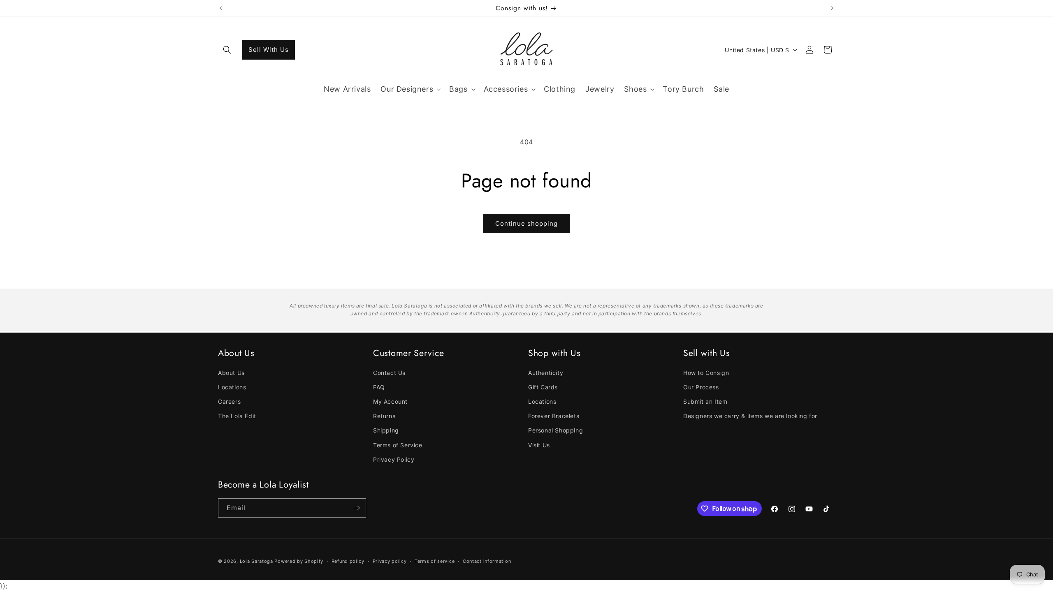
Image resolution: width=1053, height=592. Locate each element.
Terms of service (435, 561)
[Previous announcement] (221, 8)
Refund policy (348, 561)
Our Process (701, 387)
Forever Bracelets (553, 415)
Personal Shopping (555, 430)
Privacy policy (390, 561)
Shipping (386, 430)
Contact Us (389, 372)
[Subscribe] (357, 508)
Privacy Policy (393, 459)
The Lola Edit (237, 415)
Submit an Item (705, 401)
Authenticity (545, 372)
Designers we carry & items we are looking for (750, 415)
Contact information (487, 561)
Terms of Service (397, 444)
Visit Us (539, 444)
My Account (390, 401)
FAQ (379, 387)
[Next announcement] (832, 8)
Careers (229, 401)
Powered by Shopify (298, 561)
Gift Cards (543, 387)
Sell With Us (268, 49)
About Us (231, 372)
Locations (232, 387)
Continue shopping (526, 223)
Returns (384, 415)
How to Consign (706, 372)
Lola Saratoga (256, 561)
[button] (227, 50)
